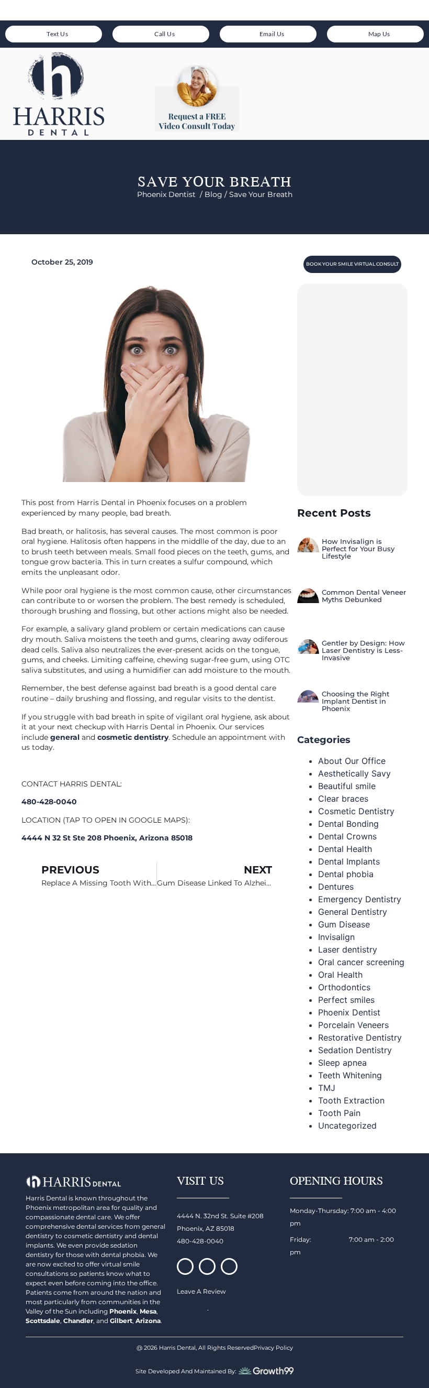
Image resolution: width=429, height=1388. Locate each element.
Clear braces (343, 798)
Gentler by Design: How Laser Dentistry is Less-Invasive (363, 650)
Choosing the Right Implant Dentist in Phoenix (355, 701)
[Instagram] (207, 1266)
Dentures (336, 886)
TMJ (326, 1088)
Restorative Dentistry (360, 1037)
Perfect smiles (346, 999)
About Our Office (352, 761)
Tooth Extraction (351, 1100)
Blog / (217, 194)
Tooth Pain (339, 1113)
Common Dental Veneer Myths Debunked (364, 596)
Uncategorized (347, 1125)
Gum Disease (344, 924)
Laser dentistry (347, 949)
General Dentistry (352, 911)
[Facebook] (185, 1266)
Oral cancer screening (361, 962)
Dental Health (345, 849)
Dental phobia (346, 874)
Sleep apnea (342, 1062)
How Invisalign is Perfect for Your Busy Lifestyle (358, 549)
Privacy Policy (273, 1347)
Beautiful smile (347, 786)
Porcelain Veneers (353, 1025)
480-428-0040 (200, 1241)
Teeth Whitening (350, 1075)
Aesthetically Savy (354, 773)
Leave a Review (201, 1291)
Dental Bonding (348, 823)
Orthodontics (344, 987)
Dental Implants (349, 861)
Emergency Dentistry (359, 899)
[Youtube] (229, 1266)
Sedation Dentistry (355, 1050)
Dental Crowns (347, 836)
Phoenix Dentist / (171, 194)
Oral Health (340, 974)
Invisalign (336, 937)
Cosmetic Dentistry (356, 811)
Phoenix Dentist (349, 1012)
